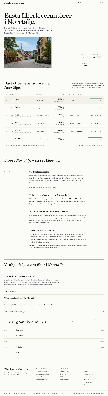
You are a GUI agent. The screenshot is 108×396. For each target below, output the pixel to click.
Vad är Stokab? (10, 291)
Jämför (102, 3)
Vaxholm (19, 347)
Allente (18, 138)
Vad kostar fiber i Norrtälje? (15, 311)
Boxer (17, 131)
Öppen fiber (63, 374)
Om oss (86, 371)
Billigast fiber (39, 377)
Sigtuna (18, 341)
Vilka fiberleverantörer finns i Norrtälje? (19, 276)
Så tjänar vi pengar (88, 374)
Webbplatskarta (88, 382)
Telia (17, 99)
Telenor (18, 107)
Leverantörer (72, 3)
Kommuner (94, 3)
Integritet (86, 379)
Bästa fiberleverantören (42, 374)
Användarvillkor (88, 377)
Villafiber (62, 377)
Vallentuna (20, 336)
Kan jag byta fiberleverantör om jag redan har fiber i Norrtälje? (28, 305)
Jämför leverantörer (41, 379)
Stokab (54, 187)
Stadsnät (80, 3)
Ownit (17, 123)
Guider (87, 3)
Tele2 (17, 115)
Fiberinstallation (64, 379)
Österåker (19, 330)
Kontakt (86, 385)
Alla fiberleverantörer (41, 371)
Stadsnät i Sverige (64, 371)
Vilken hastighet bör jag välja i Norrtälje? (19, 298)
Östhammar (20, 353)
